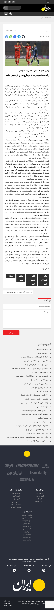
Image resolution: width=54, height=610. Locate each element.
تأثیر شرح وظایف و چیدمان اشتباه (36, 399)
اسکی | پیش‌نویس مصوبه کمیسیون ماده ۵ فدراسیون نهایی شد (27, 437)
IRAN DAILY (39, 501)
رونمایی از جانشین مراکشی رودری (37, 429)
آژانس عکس (16, 501)
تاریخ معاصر (27, 526)
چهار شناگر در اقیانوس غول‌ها (38, 380)
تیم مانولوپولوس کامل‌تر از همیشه (37, 441)
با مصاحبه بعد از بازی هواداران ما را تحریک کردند (32, 376)
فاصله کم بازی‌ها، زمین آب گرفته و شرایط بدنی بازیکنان (30, 368)
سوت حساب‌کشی (42, 406)
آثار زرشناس (27, 537)
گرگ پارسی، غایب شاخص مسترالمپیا (36, 360)
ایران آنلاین (16, 496)
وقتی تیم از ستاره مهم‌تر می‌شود (37, 433)
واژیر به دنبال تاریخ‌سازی (40, 372)
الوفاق (40, 499)
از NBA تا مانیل (43, 353)
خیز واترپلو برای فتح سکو (40, 387)
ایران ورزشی (40, 496)
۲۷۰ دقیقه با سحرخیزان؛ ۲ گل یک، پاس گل (34, 395)
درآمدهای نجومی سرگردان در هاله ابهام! (35, 410)
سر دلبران (27, 531)
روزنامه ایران (40, 493)
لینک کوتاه (29, 292)
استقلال (10, 276)
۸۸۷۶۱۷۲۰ (45, 565)
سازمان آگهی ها (16, 507)
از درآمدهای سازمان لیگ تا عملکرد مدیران (34, 403)
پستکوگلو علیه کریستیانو (40, 422)
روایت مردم (27, 540)
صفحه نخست (46, 17)
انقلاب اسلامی (27, 518)
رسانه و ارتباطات (27, 515)
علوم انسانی (27, 534)
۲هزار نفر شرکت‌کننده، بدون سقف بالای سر (34, 357)
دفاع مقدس (27, 523)
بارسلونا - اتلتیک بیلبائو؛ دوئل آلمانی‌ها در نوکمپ (32, 425)
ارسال (11, 332)
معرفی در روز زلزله (42, 349)
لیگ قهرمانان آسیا (44, 280)
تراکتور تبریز (20, 278)
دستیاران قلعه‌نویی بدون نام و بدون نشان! (34, 414)
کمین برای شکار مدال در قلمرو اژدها (36, 364)
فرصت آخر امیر (43, 418)
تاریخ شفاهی (27, 529)
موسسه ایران (16, 493)
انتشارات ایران (15, 504)
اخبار (39, 17)
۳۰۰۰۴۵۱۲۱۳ (28, 565)
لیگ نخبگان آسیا (32, 280)
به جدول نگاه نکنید (42, 391)
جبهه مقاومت (27, 520)
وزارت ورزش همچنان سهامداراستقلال (36, 383)
